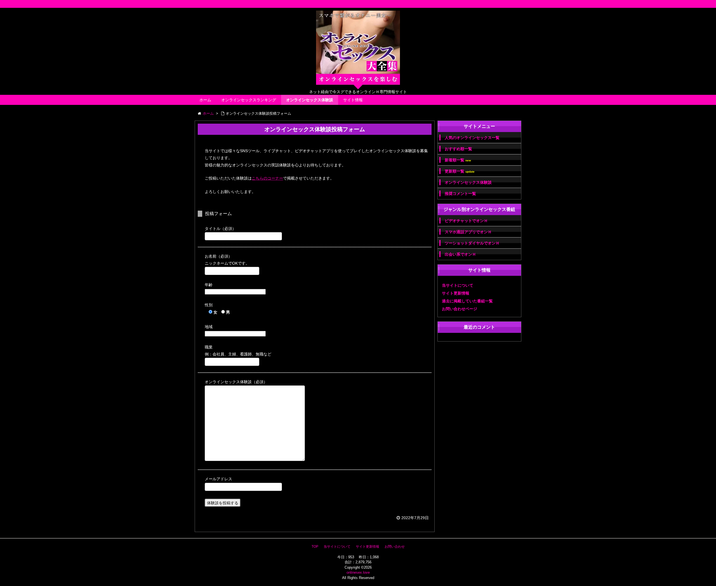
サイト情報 (353, 100)
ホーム (205, 100)
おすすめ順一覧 (458, 149)
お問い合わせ (395, 547)
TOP (315, 547)
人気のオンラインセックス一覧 (472, 138)
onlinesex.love (358, 572)
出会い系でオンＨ (460, 254)
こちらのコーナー (267, 178)
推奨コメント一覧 (460, 194)
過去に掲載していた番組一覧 (467, 301)
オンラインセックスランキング (248, 100)
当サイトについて (457, 285)
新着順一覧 (458, 160)
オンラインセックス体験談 (309, 100)
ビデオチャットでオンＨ (466, 221)
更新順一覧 (460, 171)
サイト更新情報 (455, 293)
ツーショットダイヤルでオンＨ (472, 243)
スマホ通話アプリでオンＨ (468, 232)
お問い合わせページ (459, 309)
